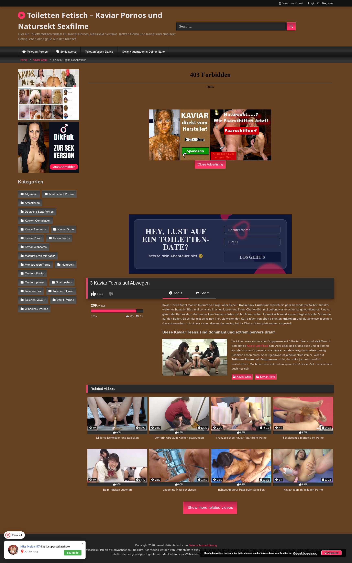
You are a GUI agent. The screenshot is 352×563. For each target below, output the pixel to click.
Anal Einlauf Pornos (61, 194)
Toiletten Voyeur (35, 299)
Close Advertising (210, 164)
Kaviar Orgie (40, 59)
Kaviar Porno (267, 376)
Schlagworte (68, 51)
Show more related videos (210, 507)
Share (204, 293)
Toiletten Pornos (37, 51)
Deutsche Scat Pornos (39, 211)
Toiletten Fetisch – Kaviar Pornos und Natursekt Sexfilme (90, 20)
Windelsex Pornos (36, 308)
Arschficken (32, 202)
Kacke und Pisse (257, 345)
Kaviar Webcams (36, 246)
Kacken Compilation (38, 220)
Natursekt (68, 264)
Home (23, 59)
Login (311, 3)
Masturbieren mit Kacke (40, 255)
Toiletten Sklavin (63, 291)
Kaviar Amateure (35, 229)
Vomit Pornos (65, 299)
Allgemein (31, 194)
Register (327, 3)
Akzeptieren (331, 553)
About (177, 293)
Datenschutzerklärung (203, 545)
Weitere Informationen (305, 552)
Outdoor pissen (35, 282)
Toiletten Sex (33, 291)
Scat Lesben (64, 282)
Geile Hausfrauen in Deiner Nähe (143, 51)
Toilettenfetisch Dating (99, 51)
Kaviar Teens (61, 238)
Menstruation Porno (37, 264)
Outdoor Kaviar (34, 273)
